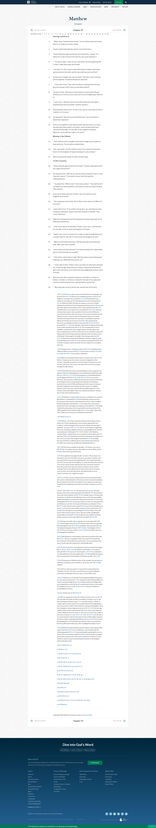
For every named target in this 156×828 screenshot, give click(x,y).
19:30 (60, 628)
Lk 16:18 (59, 353)
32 (98, 351)
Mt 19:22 (94, 499)
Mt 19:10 (66, 353)
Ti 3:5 (79, 601)
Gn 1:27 (79, 404)
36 (58, 310)
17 (79, 34)
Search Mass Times (60, 779)
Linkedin (118, 813)
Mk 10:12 (89, 438)
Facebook (110, 813)
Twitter (106, 813)
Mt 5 (64, 325)
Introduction (36, 34)
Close (151, 826)
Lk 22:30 (77, 700)
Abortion (31, 774)
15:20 (84, 615)
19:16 (60, 491)
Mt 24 (74, 340)
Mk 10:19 (66, 552)
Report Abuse (107, 2)
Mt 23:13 (78, 327)
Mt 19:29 (93, 517)
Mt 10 (88, 323)
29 (98, 358)
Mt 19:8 (64, 423)
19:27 (61, 696)
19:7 (59, 417)
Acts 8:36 (70, 670)
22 (92, 34)
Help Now (119, 2)
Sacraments (57, 786)
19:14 (60, 670)
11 (63, 34)
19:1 (59, 294)
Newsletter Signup (111, 782)
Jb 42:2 (71, 692)
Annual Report (32, 782)
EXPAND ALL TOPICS (34, 807)
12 (65, 34)
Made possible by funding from (109, 820)
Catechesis (31, 799)
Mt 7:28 (84, 321)
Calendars (108, 779)
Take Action (83, 774)
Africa (30, 777)
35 (77, 377)
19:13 (60, 477)
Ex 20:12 (62, 549)
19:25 (60, 593)
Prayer (56, 782)
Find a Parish (97, 2)
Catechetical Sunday (34, 801)
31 (74, 491)
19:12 (60, 456)
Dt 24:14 (75, 552)
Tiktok (126, 813)
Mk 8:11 (65, 375)
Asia (29, 784)
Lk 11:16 (71, 375)
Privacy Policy (88, 715)
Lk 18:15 (77, 666)
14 (71, 34)
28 (108, 34)
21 (89, 34)
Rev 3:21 (83, 700)
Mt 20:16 (81, 634)
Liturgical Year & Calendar (62, 784)
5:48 (64, 683)
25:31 (65, 700)
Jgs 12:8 (75, 615)
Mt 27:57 (60, 506)
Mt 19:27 (85, 510)
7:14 (64, 687)
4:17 (81, 530)
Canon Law (31, 796)
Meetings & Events (85, 779)
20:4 (88, 700)
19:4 (59, 397)
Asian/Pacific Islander (34, 786)
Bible (29, 791)
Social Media (109, 784)
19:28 (60, 597)
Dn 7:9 (70, 700)
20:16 (65, 704)
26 (102, 34)
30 (61, 338)
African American (33, 779)
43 (85, 586)
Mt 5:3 (83, 506)
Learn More (95, 762)
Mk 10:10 (68, 436)
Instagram (122, 813)
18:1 (84, 530)
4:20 (65, 696)
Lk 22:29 (97, 597)
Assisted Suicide (33, 789)
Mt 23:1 (98, 307)
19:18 (60, 547)
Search (126, 2)
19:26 (60, 692)
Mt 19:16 (92, 493)
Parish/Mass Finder (111, 774)
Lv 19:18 (87, 552)
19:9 (59, 421)
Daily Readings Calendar (90, 2)
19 (63, 547)
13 (68, 34)
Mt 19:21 (79, 495)
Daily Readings (83, 2)
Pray (80, 782)
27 (105, 34)
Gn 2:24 (95, 406)
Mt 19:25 (76, 523)
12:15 (86, 377)
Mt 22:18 (73, 377)
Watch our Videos (89, 750)
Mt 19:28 (74, 515)
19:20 (60, 560)
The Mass (57, 791)
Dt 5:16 (70, 549)
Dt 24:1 (66, 417)
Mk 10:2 (76, 351)
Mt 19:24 (68, 502)
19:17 (60, 536)
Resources (108, 777)
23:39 (63, 294)
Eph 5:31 (78, 653)
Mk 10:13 (68, 666)
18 (81, 34)
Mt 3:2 (77, 530)
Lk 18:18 (77, 675)
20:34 (71, 296)
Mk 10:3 (75, 399)
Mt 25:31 (92, 619)
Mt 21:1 (80, 299)
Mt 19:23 (82, 528)
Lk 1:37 (76, 692)
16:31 (88, 615)
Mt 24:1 (99, 340)
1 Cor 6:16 (71, 653)
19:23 (60, 578)
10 (60, 34)
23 (94, 34)
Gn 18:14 (65, 692)
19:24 (60, 687)
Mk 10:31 (68, 630)
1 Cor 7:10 (75, 662)
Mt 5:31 (94, 351)
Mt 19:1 (65, 296)
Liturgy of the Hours (60, 789)
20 (87, 34)
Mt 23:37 (89, 310)
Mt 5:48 (69, 571)
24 (97, 34)
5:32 (63, 662)
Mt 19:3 (87, 349)
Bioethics (31, 794)
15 (73, 34)
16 (76, 34)
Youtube (114, 813)
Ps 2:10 (93, 615)
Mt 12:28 (76, 586)
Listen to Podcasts (76, 750)
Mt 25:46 (75, 526)
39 (93, 310)
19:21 (60, 569)
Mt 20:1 (71, 632)
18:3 (64, 670)
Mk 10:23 (76, 593)
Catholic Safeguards (34, 804)
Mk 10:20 (96, 562)
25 (100, 34)
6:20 (67, 683)
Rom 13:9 (97, 556)
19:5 (60, 653)
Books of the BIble (59, 777)
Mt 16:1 (59, 375)
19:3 (59, 371)
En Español (78, 24)
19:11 (60, 447)
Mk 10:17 (70, 491)
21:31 (82, 586)
